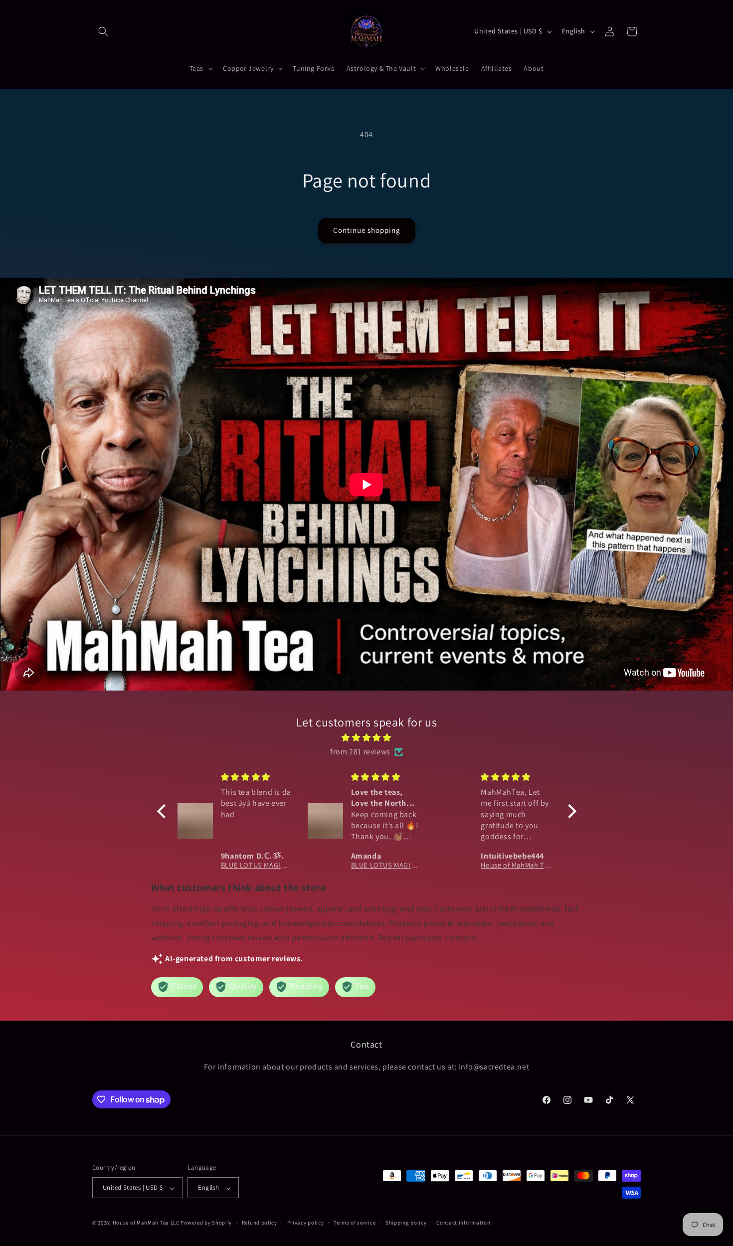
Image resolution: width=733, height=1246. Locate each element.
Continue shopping (366, 230)
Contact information (463, 1222)
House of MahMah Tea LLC (146, 1223)
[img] (367, 737)
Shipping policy (406, 1222)
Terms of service (354, 1222)
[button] (103, 31)
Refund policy (259, 1222)
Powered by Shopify (206, 1223)
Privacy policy (305, 1222)
